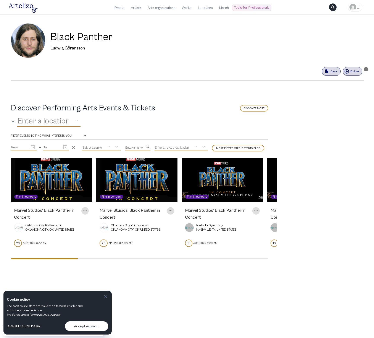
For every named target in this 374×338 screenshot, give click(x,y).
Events (119, 8)
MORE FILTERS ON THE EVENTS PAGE (238, 148)
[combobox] (18, 121)
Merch (224, 8)
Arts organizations (161, 8)
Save (333, 71)
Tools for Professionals (251, 8)
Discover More (253, 108)
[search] (333, 7)
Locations (205, 8)
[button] (49, 135)
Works (187, 8)
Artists (136, 8)
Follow (354, 71)
